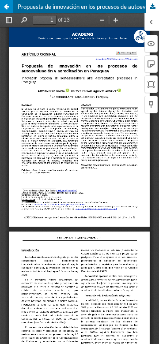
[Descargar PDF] (152, 6)
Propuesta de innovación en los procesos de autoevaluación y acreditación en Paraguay (88, 6)
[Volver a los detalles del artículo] (6, 6)
